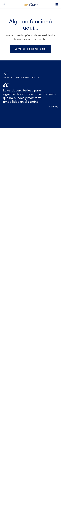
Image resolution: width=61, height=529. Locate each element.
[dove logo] (31, 4)
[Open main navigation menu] (56, 4)
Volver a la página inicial (30, 48)
